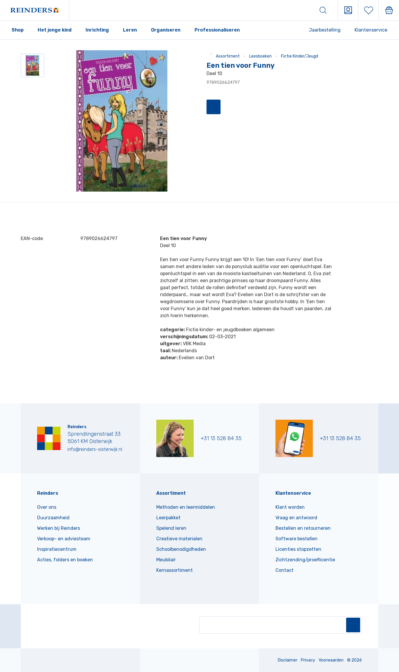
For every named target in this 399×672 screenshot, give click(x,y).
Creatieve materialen (179, 538)
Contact (284, 570)
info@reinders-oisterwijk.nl (94, 449)
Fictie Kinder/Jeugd (299, 56)
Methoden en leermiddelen (185, 507)
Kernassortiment (174, 570)
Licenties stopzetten (298, 549)
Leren (130, 30)
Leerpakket (168, 517)
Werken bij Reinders (58, 528)
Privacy (308, 660)
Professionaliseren (217, 30)
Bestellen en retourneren (303, 528)
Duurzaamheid (53, 517)
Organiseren (166, 30)
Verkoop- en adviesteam (63, 538)
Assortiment (228, 56)
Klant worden (290, 507)
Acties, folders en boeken (65, 559)
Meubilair (166, 559)
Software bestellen (296, 538)
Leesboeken (260, 56)
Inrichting (97, 30)
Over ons (46, 507)
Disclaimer (287, 660)
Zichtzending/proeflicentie (305, 559)
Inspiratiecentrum (57, 549)
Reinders (47, 493)
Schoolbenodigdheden (181, 549)
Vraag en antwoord (296, 517)
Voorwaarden (331, 660)
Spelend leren (171, 528)
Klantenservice (371, 30)
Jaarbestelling (325, 30)
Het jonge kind (55, 30)
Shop (18, 30)
